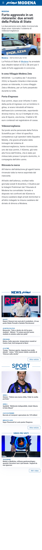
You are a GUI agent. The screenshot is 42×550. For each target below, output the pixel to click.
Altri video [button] (35, 471)
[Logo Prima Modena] (21, 3)
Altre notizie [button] (34, 359)
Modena (24, 61)
